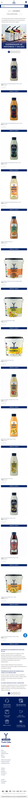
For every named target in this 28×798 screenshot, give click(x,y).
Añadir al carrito (14, 91)
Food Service (4, 773)
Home (2, 750)
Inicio (9, 11)
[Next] (19, 52)
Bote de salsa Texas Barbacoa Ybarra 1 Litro (9, 557)
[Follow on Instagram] (3, 746)
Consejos (3, 774)
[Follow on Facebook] (2, 746)
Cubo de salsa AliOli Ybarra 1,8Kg (8, 320)
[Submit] (25, 6)
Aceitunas (3, 771)
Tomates (3, 769)
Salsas (2, 755)
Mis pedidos (3, 781)
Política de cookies (5, 761)
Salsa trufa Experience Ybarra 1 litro (8, 518)
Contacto (3, 782)
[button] (2, 2)
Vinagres (3, 756)
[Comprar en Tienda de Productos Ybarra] (14, 2)
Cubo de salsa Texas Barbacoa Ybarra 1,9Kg (9, 636)
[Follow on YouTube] (8, 746)
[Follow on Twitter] (5, 746)
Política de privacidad (6, 759)
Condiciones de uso (5, 763)
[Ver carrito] (26, 2)
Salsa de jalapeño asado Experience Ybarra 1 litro (11, 162)
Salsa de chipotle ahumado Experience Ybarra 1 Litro (11, 123)
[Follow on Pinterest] (7, 746)
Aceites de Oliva (4, 753)
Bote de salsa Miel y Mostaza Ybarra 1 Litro (9, 399)
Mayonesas (3, 751)
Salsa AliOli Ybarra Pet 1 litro (7, 478)
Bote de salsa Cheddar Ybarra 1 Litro (8, 439)
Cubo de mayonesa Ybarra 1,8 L (7, 360)
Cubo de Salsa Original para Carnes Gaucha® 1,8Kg (11, 281)
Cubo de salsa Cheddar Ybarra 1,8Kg (8, 597)
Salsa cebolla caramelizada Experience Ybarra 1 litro (11, 83)
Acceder (3, 779)
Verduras (3, 768)
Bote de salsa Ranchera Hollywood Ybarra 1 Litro (11, 202)
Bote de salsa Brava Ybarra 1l (7, 241)
